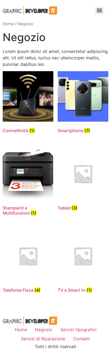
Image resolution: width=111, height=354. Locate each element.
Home (8, 23)
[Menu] (99, 10)
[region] (55, 308)
